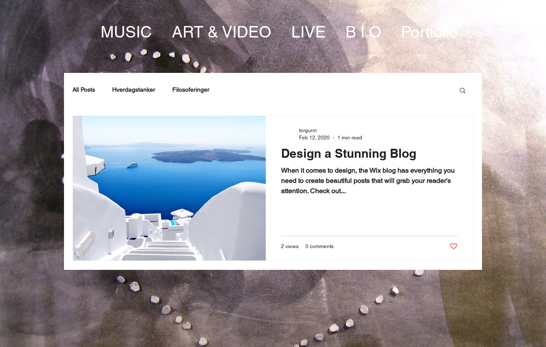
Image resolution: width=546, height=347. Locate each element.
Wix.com (174, 283)
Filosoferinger (190, 89)
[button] (463, 91)
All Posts (84, 89)
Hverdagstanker (133, 89)
